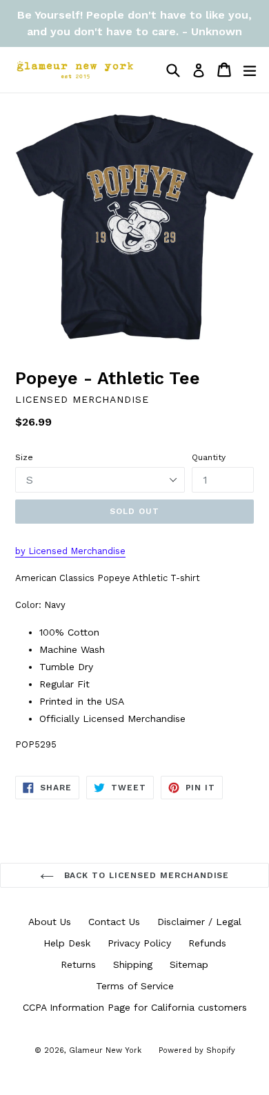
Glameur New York (105, 1050)
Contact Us (114, 921)
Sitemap (189, 964)
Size (24, 457)
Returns (78, 964)
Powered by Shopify (197, 1050)
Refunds (207, 943)
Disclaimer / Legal (199, 921)
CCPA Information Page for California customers (135, 1007)
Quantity (209, 457)
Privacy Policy (139, 943)
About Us (49, 921)
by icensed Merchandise (70, 551)
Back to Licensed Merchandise (145, 875)
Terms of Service (135, 985)
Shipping (132, 964)
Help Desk (66, 943)
